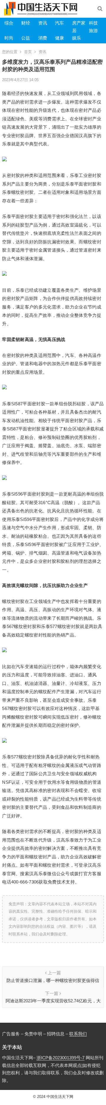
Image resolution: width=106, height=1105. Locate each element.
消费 (42, 37)
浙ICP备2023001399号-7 (61, 1057)
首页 (28, 52)
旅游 (93, 30)
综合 (8, 22)
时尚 (8, 37)
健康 (59, 37)
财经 (25, 22)
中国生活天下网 (60, 1096)
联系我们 (78, 1033)
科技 (93, 22)
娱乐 (76, 37)
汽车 (59, 22)
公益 (25, 37)
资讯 (42, 22)
